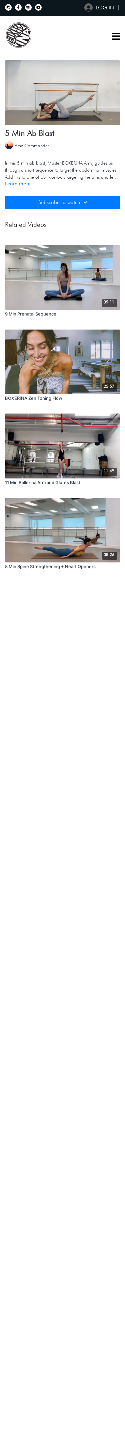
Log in (105, 7)
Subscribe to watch (59, 202)
